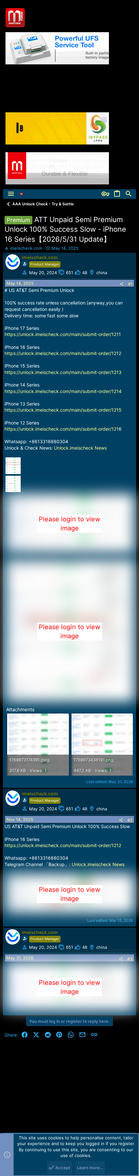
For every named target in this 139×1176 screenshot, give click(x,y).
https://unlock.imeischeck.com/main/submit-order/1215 (63, 410)
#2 (130, 820)
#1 (130, 283)
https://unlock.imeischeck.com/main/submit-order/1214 (63, 391)
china (101, 272)
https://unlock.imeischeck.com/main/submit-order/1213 (63, 372)
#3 (130, 958)
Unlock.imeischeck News (80, 448)
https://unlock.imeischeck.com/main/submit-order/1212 (63, 845)
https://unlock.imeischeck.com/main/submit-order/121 (62, 334)
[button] (11, 194)
